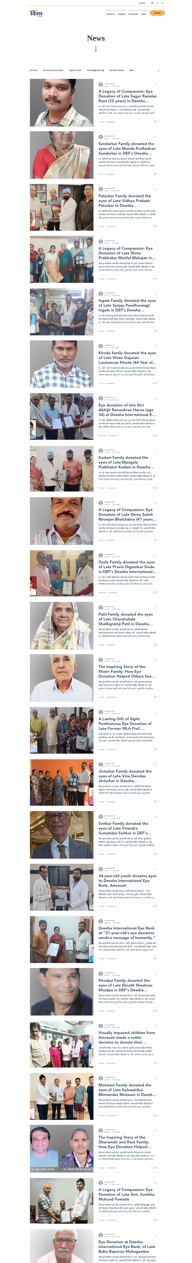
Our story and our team (53, 70)
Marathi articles (117, 70)
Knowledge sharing (95, 70)
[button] (158, 70)
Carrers (142, 3)
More (131, 70)
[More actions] (156, 84)
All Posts (33, 70)
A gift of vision (75, 70)
